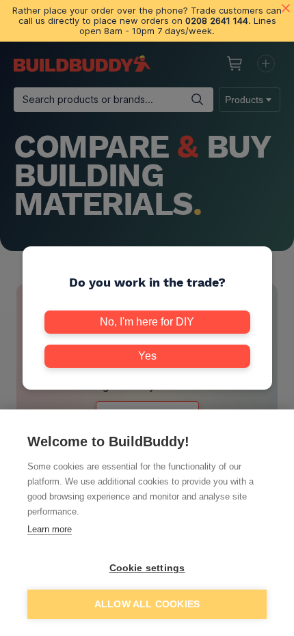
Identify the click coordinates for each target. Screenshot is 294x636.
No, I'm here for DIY (147, 322)
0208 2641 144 (216, 20)
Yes (147, 356)
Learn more (49, 529)
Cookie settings (147, 568)
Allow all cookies (147, 604)
